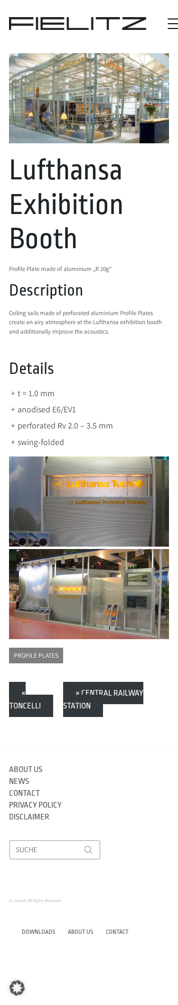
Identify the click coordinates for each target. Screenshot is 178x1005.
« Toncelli (25, 699)
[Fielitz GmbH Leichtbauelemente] (77, 23)
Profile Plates (36, 655)
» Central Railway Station (103, 699)
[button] (17, 988)
